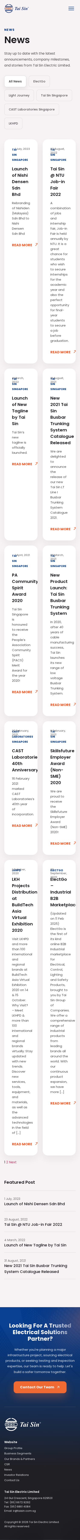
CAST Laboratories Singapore (32, 109)
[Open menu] (71, 8)
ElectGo (39, 81)
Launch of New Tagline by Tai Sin (20, 411)
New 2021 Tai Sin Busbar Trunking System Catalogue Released (59, 420)
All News (15, 81)
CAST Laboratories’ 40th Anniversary (21, 760)
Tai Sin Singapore (54, 95)
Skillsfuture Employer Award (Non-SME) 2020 (59, 767)
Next (13, 1162)
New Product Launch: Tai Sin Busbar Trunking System (59, 594)
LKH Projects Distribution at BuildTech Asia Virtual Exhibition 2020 (21, 904)
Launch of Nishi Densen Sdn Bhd (20, 181)
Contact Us (11, 1480)
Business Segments (17, 1453)
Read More (25, 246)
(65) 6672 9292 (20, 1502)
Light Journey (19, 95)
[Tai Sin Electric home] (40, 1425)
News (8, 1470)
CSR (7, 1464)
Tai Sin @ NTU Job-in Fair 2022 (57, 181)
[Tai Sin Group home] (16, 8)
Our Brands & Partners (19, 1459)
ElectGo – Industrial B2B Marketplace (59, 892)
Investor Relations (16, 1475)
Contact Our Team (37, 1387)
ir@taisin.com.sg (24, 1511)
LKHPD (13, 123)
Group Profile (13, 1448)
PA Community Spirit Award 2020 (21, 588)
